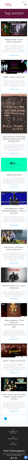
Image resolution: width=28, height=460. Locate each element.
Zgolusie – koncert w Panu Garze (14, 361)
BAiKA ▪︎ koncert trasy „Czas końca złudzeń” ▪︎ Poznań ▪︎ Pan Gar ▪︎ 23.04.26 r (14, 397)
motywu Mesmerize (17, 455)
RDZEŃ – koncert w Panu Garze (14, 77)
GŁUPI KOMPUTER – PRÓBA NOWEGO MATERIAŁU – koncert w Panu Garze (14, 211)
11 (19, 418)
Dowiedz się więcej (14, 55)
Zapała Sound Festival (14, 175)
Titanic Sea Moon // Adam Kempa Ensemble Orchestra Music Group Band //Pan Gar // (14, 139)
